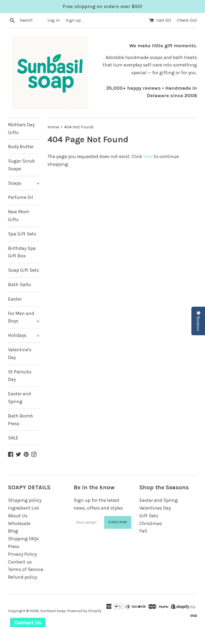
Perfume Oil (20, 197)
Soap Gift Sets (23, 270)
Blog (13, 531)
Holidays (24, 335)
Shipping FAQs (23, 539)
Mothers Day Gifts (21, 128)
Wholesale (19, 523)
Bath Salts (19, 284)
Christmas (150, 523)
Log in (54, 20)
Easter (15, 299)
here (148, 156)
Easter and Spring (19, 397)
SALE (13, 438)
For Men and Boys (24, 317)
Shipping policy (24, 500)
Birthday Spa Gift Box (22, 252)
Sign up (73, 20)
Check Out (187, 20)
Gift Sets (148, 516)
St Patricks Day (19, 375)
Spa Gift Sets (22, 234)
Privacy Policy (22, 554)
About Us (17, 516)
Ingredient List (23, 508)
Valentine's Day (19, 353)
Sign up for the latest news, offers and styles (98, 504)
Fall (143, 531)
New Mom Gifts (18, 215)
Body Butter (21, 146)
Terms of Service (25, 569)
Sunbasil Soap (53, 611)
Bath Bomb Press (20, 420)
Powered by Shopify (84, 611)
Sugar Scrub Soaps (21, 165)
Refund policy (22, 577)
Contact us (20, 562)
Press (13, 546)
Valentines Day (155, 508)
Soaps (24, 183)
